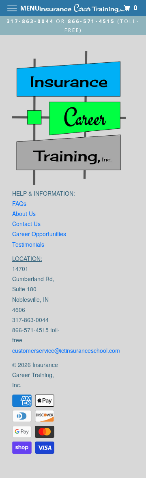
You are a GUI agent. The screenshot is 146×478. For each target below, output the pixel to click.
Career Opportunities (39, 234)
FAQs (19, 203)
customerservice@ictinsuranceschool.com (66, 350)
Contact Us (26, 224)
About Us (24, 213)
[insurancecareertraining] (69, 119)
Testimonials (28, 244)
